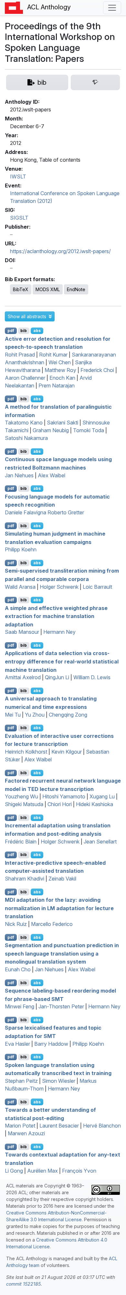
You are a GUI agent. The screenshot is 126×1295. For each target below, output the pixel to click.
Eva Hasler (17, 1044)
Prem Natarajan (56, 385)
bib (23, 330)
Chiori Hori (59, 804)
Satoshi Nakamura (26, 438)
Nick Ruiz (16, 924)
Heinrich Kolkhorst (26, 751)
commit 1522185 (23, 1284)
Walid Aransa (20, 587)
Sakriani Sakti (62, 422)
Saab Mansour (22, 632)
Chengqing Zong (68, 714)
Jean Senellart (100, 841)
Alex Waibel (51, 475)
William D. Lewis (91, 677)
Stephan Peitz (21, 1081)
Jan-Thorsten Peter (61, 1006)
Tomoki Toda (88, 430)
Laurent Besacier (59, 1125)
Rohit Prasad (20, 354)
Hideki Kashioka (94, 804)
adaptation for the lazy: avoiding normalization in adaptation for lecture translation (59, 908)
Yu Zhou (35, 714)
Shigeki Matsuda (24, 804)
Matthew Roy (60, 370)
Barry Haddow (51, 1044)
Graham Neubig (51, 430)
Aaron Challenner (25, 378)
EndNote (76, 289)
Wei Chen (59, 362)
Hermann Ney (59, 632)
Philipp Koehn (21, 549)
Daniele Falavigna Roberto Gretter (44, 512)
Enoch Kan (62, 378)
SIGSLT (19, 217)
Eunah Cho (18, 969)
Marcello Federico (52, 924)
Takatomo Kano (24, 422)
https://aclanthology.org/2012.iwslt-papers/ (60, 251)
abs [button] (37, 330)
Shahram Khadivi (24, 878)
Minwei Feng (19, 1006)
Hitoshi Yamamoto (63, 796)
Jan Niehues (19, 475)
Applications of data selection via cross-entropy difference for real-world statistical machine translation (62, 661)
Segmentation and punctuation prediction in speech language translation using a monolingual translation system (62, 953)
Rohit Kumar (53, 354)
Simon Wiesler (58, 1081)
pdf (10, 330)
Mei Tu (13, 714)
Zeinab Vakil (62, 878)
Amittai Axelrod (23, 677)
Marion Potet (20, 1125)
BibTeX (20, 289)
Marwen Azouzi (26, 1133)
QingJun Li (57, 677)
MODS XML (48, 289)
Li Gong (14, 1170)
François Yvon (79, 1170)
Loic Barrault (97, 587)
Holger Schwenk (59, 587)
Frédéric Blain (21, 841)
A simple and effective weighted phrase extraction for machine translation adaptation (56, 616)
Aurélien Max (42, 1170)
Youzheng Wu (21, 796)
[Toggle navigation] (112, 7)
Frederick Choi (97, 370)
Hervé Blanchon (102, 1125)
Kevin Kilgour (66, 751)
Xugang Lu (102, 796)
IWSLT (18, 176)
